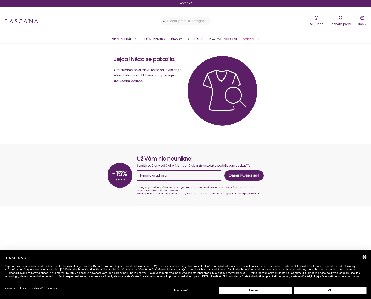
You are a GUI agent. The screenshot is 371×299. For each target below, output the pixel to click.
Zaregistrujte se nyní (244, 175)
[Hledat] (164, 21)
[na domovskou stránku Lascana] (22, 21)
